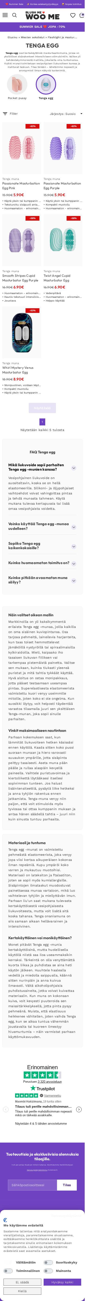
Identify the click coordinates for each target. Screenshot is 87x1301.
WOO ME (43, 16)
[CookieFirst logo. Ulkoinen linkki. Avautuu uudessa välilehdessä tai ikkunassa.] (5, 1220)
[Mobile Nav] (5, 15)
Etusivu (13, 37)
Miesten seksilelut (33, 37)
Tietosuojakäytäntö (66, 1216)
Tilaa (67, 1185)
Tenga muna (10, 179)
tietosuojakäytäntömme (37, 1170)
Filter (14, 113)
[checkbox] (8, 1262)
